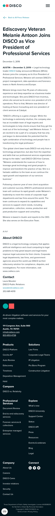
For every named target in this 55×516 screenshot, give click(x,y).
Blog (31, 448)
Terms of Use (22, 511)
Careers (6, 473)
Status (31, 421)
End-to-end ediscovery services (13, 415)
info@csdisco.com (11, 332)
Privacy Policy (33, 511)
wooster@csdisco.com (13, 287)
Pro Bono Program (37, 365)
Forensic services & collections (12, 424)
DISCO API (34, 426)
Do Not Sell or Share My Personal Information (27, 507)
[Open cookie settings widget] (4, 511)
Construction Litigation (39, 370)
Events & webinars (37, 442)
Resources (33, 437)
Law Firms (33, 349)
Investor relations (11, 483)
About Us (7, 467)
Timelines (7, 370)
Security (6, 488)
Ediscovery (8, 365)
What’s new (34, 405)
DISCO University (37, 411)
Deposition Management (14, 376)
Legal (31, 453)
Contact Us (8, 494)
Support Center (36, 416)
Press (31, 432)
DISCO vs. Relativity (12, 391)
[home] (12, 5)
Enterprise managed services (12, 432)
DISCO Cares (9, 478)
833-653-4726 (9, 335)
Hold (5, 381)
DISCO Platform (10, 349)
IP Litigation (34, 360)
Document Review (11, 408)
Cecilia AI (8, 354)
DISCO (12, 70)
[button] (47, 5)
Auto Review (9, 360)
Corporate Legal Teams (39, 354)
